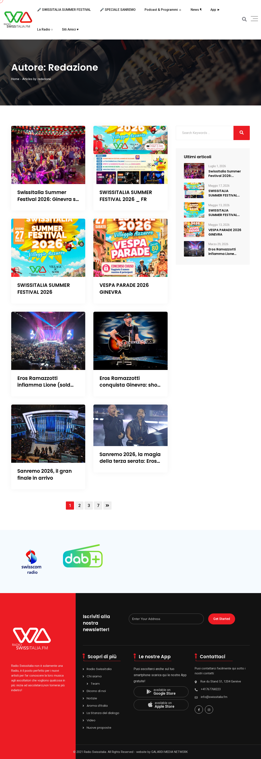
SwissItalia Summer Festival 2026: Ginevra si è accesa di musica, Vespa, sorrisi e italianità (48, 202)
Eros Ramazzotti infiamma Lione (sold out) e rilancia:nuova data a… (224, 251)
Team (95, 683)
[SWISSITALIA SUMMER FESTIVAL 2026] (194, 210)
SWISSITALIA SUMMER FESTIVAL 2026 (43, 288)
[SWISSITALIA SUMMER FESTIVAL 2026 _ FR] (194, 190)
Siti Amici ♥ (70, 29)
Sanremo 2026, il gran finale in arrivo (44, 474)
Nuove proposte (99, 727)
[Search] (244, 19)
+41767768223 (211, 689)
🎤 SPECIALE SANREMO (118, 10)
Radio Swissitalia (99, 669)
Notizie (92, 698)
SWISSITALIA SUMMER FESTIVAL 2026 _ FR (126, 196)
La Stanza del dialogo (103, 713)
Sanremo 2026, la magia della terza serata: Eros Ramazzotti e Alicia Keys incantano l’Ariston (130, 464)
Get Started (221, 619)
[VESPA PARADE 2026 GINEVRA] (194, 229)
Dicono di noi (96, 691)
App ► (215, 10)
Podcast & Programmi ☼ (163, 10)
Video (91, 720)
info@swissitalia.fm (214, 697)
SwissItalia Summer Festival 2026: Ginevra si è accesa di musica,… (224, 173)
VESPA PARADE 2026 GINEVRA (224, 232)
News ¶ (196, 10)
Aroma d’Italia (97, 705)
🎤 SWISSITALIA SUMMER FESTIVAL (64, 10)
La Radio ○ (45, 29)
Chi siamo (94, 676)
